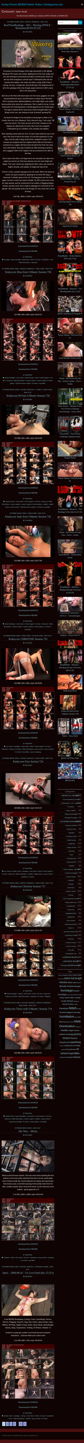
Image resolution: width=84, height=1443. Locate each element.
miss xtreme (71, 920)
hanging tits (71, 906)
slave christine (49, 749)
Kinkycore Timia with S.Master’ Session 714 (28, 1008)
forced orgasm (44, 378)
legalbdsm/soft (71, 913)
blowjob (77, 986)
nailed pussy (71, 840)
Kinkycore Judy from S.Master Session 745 (28, 516)
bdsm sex (72, 982)
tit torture (35, 383)
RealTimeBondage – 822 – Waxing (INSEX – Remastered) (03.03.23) (28, 26)
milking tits (71, 917)
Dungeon (76, 1001)
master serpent (31, 380)
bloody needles (27, 389)
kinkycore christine (15, 749)
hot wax (37, 259)
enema (71, 895)
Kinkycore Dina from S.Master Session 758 (28, 272)
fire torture (19, 1257)
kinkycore (40, 269)
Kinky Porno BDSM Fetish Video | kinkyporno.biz (32, 4)
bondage (7, 259)
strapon (62, 1045)
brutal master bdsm (67, 998)
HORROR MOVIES (70, 957)
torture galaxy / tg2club (72, 869)
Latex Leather (71, 810)
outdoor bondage (66, 1034)
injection (72, 833)
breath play (25, 259)
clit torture (71, 888)
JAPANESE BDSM (70, 961)
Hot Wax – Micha (28, 1131)
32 (21, 1424)
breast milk (70, 994)
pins (71, 855)
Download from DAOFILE (28, 246)
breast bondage (32, 22)
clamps (39, 389)
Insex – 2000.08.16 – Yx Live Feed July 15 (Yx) (28, 1272)
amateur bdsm (67, 975)
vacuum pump (37, 636)
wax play (44, 22)
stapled (71, 866)
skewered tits (71, 862)
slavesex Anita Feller (71, 931)
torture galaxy (34, 1122)
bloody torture (10, 501)
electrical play (29, 378)
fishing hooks (71, 829)
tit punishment (71, 1049)
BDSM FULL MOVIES (70, 796)
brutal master (71, 877)
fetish (32, 259)
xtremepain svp (71, 953)
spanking (34, 262)
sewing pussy (71, 858)
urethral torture (71, 942)
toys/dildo (42, 383)
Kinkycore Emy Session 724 (28, 761)
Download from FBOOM (28, 251)
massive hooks (72, 836)
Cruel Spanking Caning (71, 799)
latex (72, 1022)
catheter (71, 880)
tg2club (63, 1049)
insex (51, 259)
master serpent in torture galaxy (32, 504)
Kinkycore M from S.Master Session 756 (28, 395)
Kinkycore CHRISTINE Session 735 (28, 639)
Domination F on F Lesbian (71, 803)
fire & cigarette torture (71, 898)
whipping (47, 996)
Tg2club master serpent (23, 383)
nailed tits (71, 844)
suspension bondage (15, 1122)
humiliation (45, 259)
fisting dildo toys (71, 902)
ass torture (9, 746)
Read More (28, 257)
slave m (71, 928)
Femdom (7, 1257)
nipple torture (38, 874)
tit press (71, 939)
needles (45, 504)
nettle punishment (71, 924)
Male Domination (24, 262)
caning (20, 994)
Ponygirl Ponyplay (71, 818)
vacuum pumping (35, 752)
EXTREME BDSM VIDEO (15, 22)
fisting (79, 1009)
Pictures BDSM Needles (70, 965)
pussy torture (15, 507)
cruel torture (20, 378)
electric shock (71, 891)
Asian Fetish (77, 975)
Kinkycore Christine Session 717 (28, 886)
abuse (60, 975)
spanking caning (42, 1267)
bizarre (79, 982)
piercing (71, 851)
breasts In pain (77, 995)
